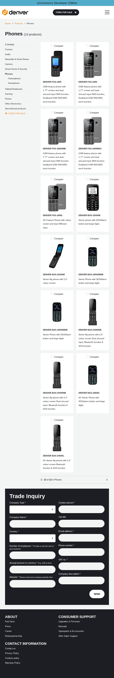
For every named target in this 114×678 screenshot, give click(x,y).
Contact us (10, 648)
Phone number (66, 545)
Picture (8, 99)
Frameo (8, 49)
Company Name (18, 517)
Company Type (18, 502)
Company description (69, 574)
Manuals (62, 626)
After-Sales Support (67, 636)
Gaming (8, 94)
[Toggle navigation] (107, 12)
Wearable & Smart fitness (17, 59)
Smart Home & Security (16, 69)
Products (19, 23)
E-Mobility (9, 44)
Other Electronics (13, 103)
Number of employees (21, 546)
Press (8, 626)
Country (14, 531)
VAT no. (63, 559)
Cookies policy (12, 658)
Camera (9, 64)
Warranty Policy (12, 663)
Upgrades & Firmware (69, 621)
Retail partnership (13, 636)
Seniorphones (14, 83)
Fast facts (10, 621)
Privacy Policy (12, 653)
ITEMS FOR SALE (16, 113)
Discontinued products (15, 108)
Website (14, 577)
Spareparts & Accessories (71, 631)
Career (8, 631)
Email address (66, 531)
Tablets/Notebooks (13, 89)
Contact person (66, 502)
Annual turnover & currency (24, 563)
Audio (7, 54)
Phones (9, 74)
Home (8, 23)
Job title (62, 517)
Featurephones (14, 78)
